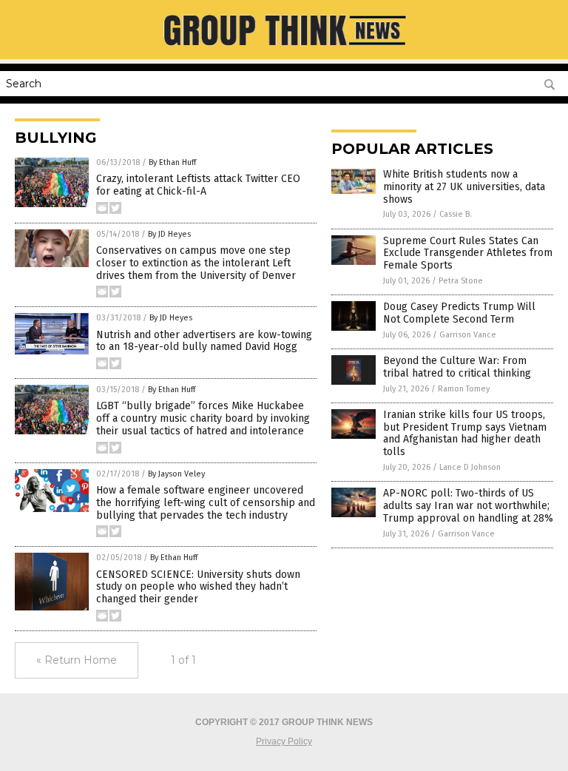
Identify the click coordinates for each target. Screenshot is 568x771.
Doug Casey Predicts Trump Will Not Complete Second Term (459, 313)
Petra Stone (461, 281)
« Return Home (76, 660)
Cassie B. (455, 214)
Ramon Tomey (464, 389)
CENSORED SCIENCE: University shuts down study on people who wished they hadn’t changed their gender (198, 587)
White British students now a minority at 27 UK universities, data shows (464, 187)
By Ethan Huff (172, 162)
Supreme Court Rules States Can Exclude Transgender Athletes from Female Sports (467, 253)
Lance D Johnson (470, 467)
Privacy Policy (284, 741)
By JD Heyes (169, 234)
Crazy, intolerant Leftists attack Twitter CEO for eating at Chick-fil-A (198, 185)
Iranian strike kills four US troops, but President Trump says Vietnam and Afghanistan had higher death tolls (465, 433)
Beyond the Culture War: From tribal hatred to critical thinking (457, 367)
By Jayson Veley (176, 474)
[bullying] (284, 49)
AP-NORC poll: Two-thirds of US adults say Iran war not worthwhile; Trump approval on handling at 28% (468, 506)
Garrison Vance (467, 335)
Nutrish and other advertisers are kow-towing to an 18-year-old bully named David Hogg (204, 341)
